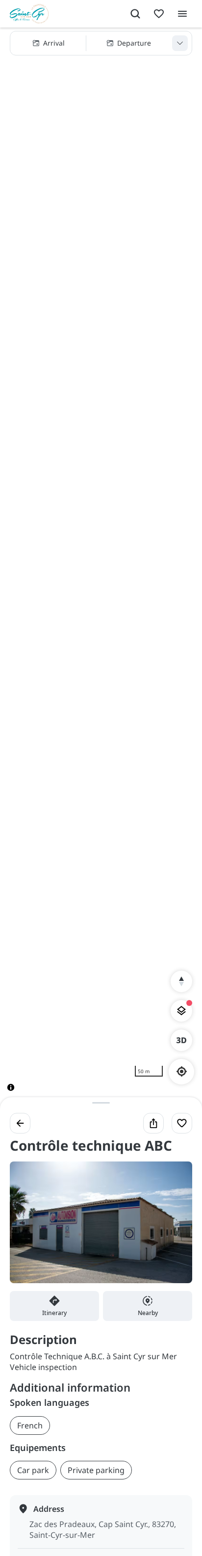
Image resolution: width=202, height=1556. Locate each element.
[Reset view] (181, 981)
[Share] (153, 1123)
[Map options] (181, 1011)
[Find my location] (182, 1071)
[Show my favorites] (159, 14)
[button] (101, 43)
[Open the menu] (182, 14)
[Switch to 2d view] (181, 1040)
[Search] (135, 14)
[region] (101, 567)
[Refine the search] (180, 43)
